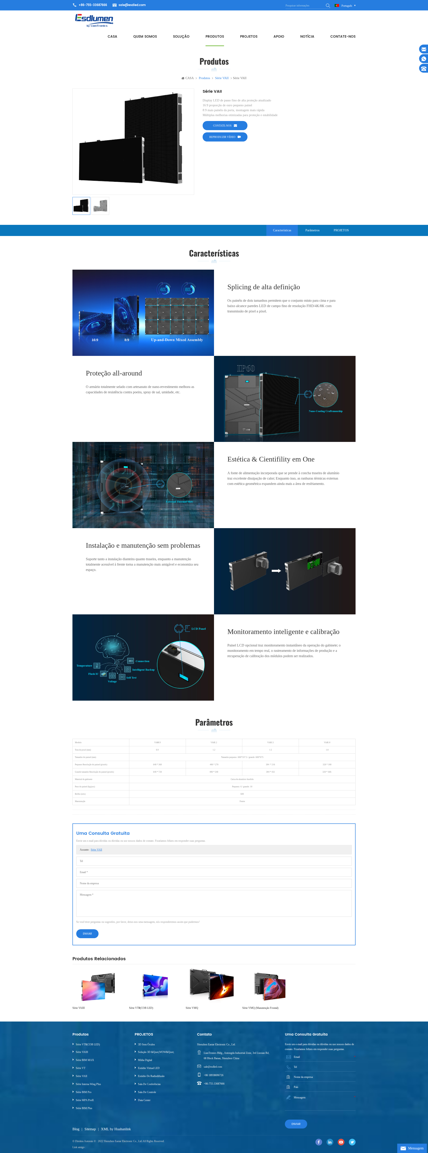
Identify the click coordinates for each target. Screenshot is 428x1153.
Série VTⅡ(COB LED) (141, 1007)
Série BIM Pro (83, 1092)
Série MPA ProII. (85, 1100)
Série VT (80, 1068)
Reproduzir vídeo (222, 137)
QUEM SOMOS (145, 36)
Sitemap (90, 1129)
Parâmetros (312, 230)
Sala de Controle (147, 1092)
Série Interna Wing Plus (88, 1084)
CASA (112, 36)
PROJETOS (248, 36)
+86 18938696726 (213, 1075)
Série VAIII (78, 1007)
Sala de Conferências (149, 1084)
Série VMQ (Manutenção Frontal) (260, 1007)
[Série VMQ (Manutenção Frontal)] (268, 986)
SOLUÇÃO (181, 36)
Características (282, 230)
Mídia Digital (145, 1060)
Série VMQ (192, 1007)
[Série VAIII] (98, 986)
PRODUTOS (215, 36)
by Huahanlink (120, 1129)
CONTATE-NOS (343, 36)
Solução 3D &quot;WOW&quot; (156, 1052)
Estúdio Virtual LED (149, 1068)
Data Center (144, 1100)
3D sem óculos (146, 1044)
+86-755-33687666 (214, 1083)
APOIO (279, 36)
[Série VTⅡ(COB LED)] (155, 986)
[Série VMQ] (212, 986)
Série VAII (96, 849)
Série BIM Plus (84, 1108)
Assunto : (91, 849)
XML (105, 1129)
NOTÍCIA (307, 36)
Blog (75, 1129)
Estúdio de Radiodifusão (151, 1076)
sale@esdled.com (132, 5)
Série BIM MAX (85, 1060)
